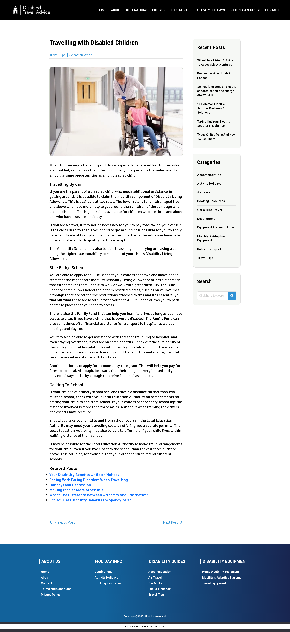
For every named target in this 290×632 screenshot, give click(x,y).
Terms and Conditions (56, 589)
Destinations (136, 10)
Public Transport (209, 249)
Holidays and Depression (70, 485)
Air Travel (204, 192)
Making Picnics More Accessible (76, 490)
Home (102, 10)
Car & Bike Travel (209, 210)
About (116, 10)
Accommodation (209, 175)
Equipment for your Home (215, 227)
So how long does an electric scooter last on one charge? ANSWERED (216, 91)
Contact (272, 10)
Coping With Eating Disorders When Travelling (88, 479)
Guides (157, 10)
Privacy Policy (50, 594)
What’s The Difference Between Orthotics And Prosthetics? (98, 495)
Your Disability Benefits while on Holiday (84, 474)
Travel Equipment (214, 583)
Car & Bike (155, 583)
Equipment (179, 10)
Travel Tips (57, 55)
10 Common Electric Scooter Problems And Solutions (212, 108)
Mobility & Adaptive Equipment (223, 577)
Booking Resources (245, 10)
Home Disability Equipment (220, 571)
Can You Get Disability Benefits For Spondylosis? (90, 500)
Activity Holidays (210, 10)
